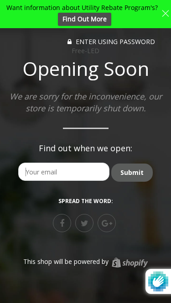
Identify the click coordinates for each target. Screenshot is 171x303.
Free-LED (85, 50)
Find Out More (84, 19)
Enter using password (114, 41)
